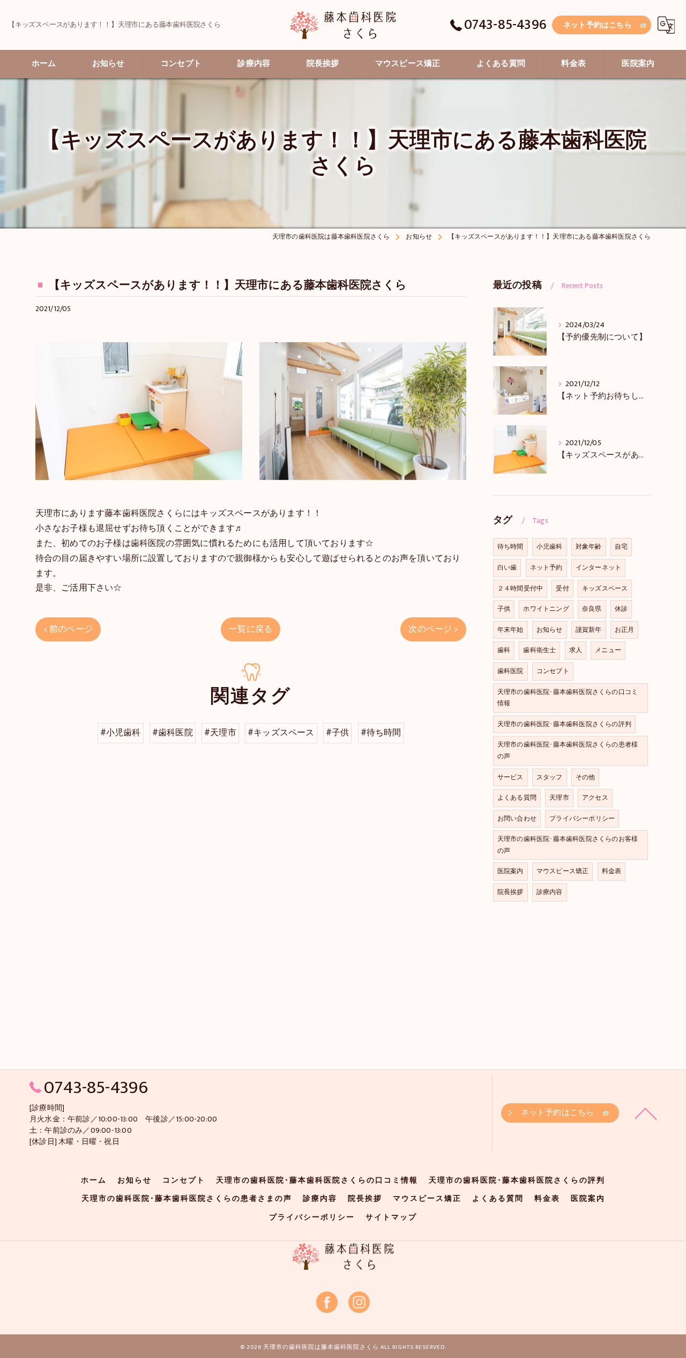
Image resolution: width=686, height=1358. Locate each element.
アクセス (595, 797)
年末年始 (510, 629)
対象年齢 (589, 546)
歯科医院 (510, 671)
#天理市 (220, 733)
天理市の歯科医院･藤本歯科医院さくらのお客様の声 (567, 844)
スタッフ (549, 777)
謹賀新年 (589, 629)
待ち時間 (510, 546)
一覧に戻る (250, 629)
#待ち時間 (381, 733)
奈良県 (592, 608)
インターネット (598, 567)
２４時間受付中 (520, 588)
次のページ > (433, 629)
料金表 (612, 871)
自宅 (621, 546)
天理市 (559, 797)
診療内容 (549, 892)
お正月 (625, 629)
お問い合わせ (516, 818)
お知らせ (549, 629)
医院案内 (510, 871)
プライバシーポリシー (582, 818)
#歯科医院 (172, 733)
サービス (510, 777)
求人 (575, 650)
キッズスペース (605, 588)
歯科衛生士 (539, 650)
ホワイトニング (546, 608)
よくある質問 (516, 797)
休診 (621, 608)
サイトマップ (391, 1217)
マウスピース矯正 (562, 871)
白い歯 (507, 567)
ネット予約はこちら (597, 25)
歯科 (503, 650)
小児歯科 (549, 546)
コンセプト (552, 671)
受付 (562, 588)
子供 (503, 608)
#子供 (337, 733)
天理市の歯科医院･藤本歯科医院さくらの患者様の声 (567, 750)
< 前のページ (68, 629)
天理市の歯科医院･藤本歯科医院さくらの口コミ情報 (567, 698)
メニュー (608, 650)
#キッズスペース (281, 733)
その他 (585, 777)
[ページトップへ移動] (646, 1113)
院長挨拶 (510, 892)
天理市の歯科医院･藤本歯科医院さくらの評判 (564, 724)
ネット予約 (546, 567)
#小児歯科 (120, 733)
